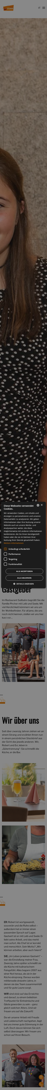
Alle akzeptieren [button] (24, 571)
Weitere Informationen (14, 543)
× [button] (42, 505)
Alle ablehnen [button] (24, 578)
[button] (23, 584)
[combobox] (38, 505)
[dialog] (23, 545)
